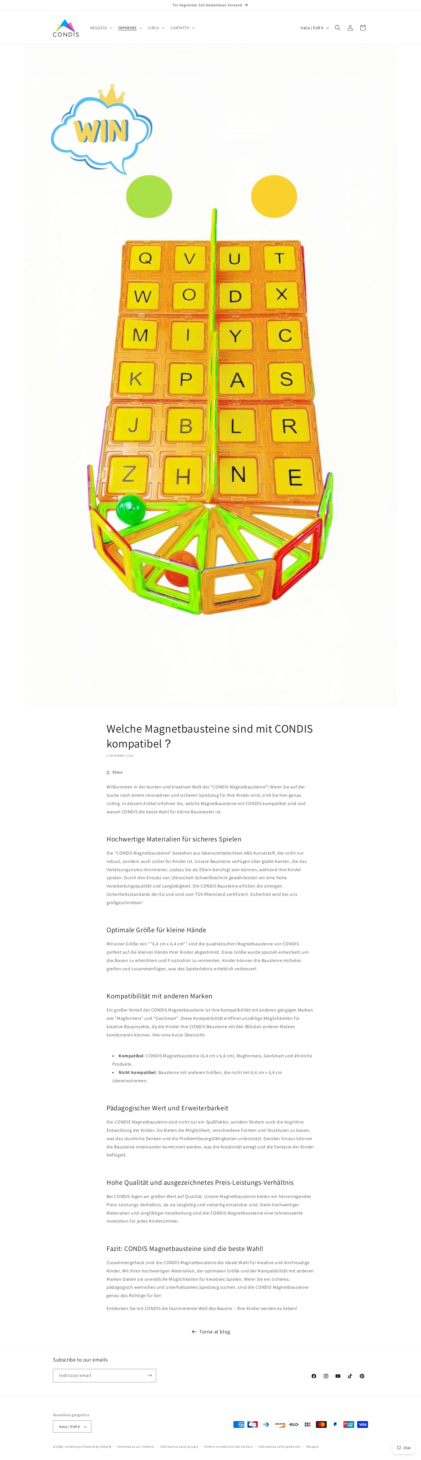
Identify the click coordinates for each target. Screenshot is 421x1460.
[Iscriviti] (149, 1375)
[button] (101, 28)
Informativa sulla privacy (179, 1447)
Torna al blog (214, 1331)
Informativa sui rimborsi (136, 1447)
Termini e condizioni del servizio (228, 1447)
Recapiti (312, 1447)
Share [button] (117, 772)
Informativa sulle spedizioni (279, 1447)
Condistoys (73, 1447)
